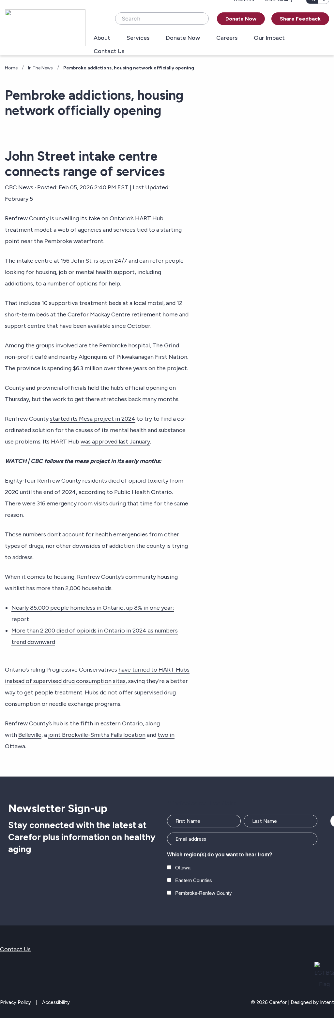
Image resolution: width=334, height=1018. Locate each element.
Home (11, 68)
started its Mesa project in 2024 (92, 418)
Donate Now (240, 19)
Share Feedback (300, 19)
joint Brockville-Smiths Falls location (96, 734)
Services (138, 38)
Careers (226, 38)
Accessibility (56, 1002)
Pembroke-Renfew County (203, 892)
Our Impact (269, 38)
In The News (40, 68)
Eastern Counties (193, 880)
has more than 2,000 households (69, 588)
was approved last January (115, 441)
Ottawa (182, 867)
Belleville (29, 734)
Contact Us (109, 51)
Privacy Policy (15, 1002)
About (102, 38)
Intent (327, 1002)
